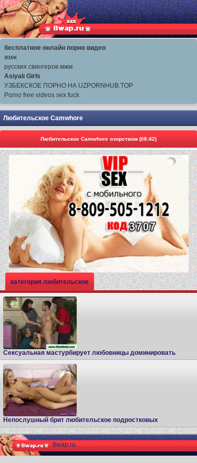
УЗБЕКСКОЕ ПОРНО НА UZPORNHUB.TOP (68, 85)
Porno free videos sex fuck (41, 95)
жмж (10, 57)
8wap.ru (64, 444)
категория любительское (50, 282)
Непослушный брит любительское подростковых (80, 420)
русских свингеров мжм (38, 66)
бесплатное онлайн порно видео (55, 47)
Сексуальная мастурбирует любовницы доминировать (89, 352)
